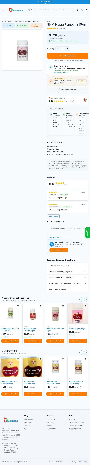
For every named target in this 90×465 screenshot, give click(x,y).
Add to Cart (69, 56)
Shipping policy (75, 428)
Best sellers (28, 419)
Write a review (53, 216)
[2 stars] (50, 29)
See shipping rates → (61, 72)
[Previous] (81, 299)
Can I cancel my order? (58, 289)
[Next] (86, 299)
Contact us (51, 419)
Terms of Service (75, 425)
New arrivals (28, 422)
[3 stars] (51, 29)
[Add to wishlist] (18, 306)
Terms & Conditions (77, 422)
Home (4, 21)
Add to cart (12, 341)
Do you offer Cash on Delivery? (61, 277)
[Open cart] (86, 10)
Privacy (72, 419)
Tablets (27, 425)
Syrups (26, 428)
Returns (50, 425)
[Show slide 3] (45, 3)
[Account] (82, 10)
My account (51, 428)
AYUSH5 (82, 81)
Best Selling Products (15, 21)
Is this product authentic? (59, 266)
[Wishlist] (77, 10)
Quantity (50, 49)
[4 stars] (53, 29)
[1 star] (48, 29)
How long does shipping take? (61, 272)
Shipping (50, 422)
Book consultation (57, 250)
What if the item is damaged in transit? (64, 283)
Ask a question (54, 237)
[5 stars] (55, 29)
